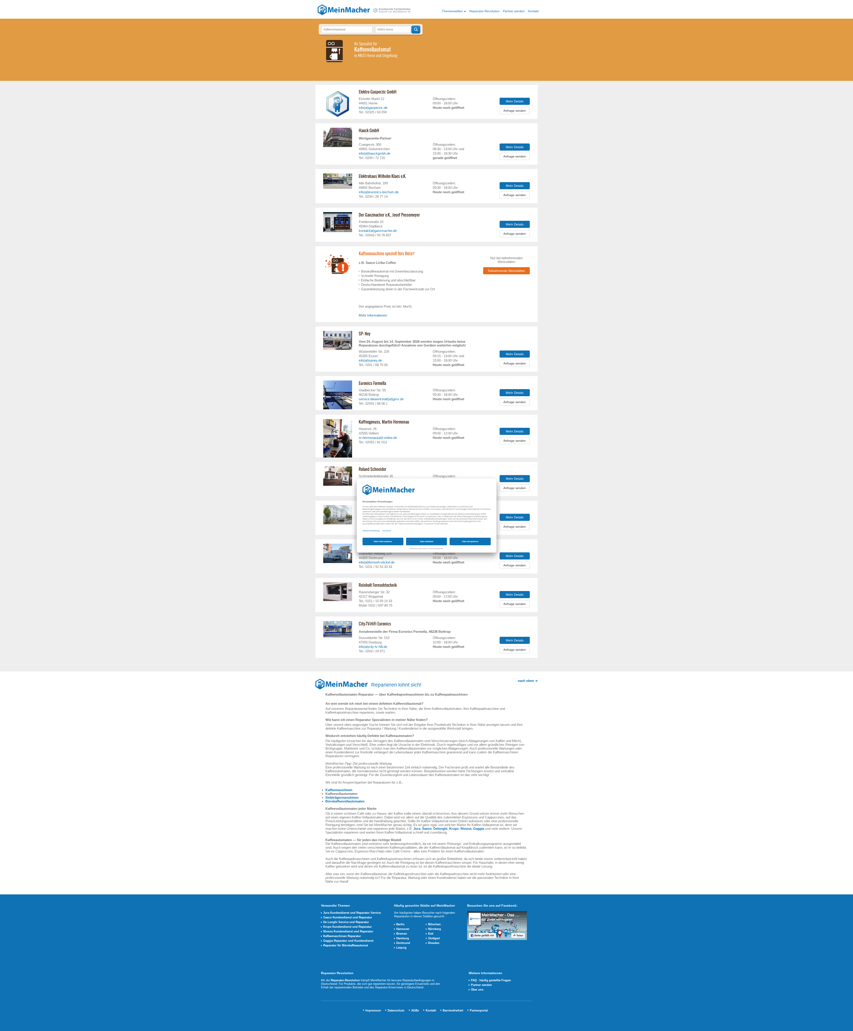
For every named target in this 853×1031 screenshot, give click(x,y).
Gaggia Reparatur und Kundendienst (348, 940)
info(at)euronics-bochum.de (379, 192)
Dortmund (403, 943)
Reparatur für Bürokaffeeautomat (345, 945)
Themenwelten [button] (452, 11)
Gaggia (478, 828)
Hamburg (402, 938)
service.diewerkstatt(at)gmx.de (381, 399)
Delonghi (440, 828)
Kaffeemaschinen (338, 790)
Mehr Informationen (373, 315)
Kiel (430, 933)
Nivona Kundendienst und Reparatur (348, 931)
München (434, 924)
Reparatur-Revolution (484, 11)
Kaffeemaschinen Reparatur (342, 936)
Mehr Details (515, 101)
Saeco (427, 828)
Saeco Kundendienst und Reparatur (347, 917)
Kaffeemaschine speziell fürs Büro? (387, 253)
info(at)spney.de (370, 360)
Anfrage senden (514, 110)
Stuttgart (434, 938)
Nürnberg (434, 929)
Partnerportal (479, 1010)
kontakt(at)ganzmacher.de (378, 231)
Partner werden (514, 11)
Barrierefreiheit (453, 1010)
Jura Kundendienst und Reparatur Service (352, 912)
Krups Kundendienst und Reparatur (347, 926)
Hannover (402, 929)
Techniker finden (415, 30)
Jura (416, 828)
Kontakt (533, 11)
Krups (454, 828)
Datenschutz (396, 1010)
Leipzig (401, 947)
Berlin (400, 924)
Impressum (373, 1010)
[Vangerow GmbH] (344, 9)
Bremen (401, 933)
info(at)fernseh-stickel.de (377, 562)
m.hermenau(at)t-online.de (378, 438)
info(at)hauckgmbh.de (374, 153)
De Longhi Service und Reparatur (346, 922)
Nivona (465, 828)
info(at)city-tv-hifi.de (373, 647)
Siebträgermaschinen (342, 797)
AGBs (415, 1010)
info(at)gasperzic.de (373, 107)
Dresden (433, 943)
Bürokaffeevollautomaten (345, 801)
